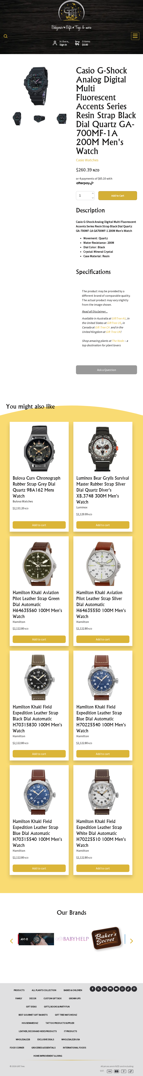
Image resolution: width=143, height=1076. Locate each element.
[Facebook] (92, 989)
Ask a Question (85, 367)
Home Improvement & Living (48, 1055)
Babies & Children (73, 990)
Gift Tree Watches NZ (66, 1014)
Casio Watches (87, 160)
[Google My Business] (110, 989)
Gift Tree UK (113, 332)
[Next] (131, 941)
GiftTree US (114, 323)
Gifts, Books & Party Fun (57, 1006)
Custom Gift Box (52, 998)
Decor (32, 998)
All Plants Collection (44, 990)
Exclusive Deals (45, 1039)
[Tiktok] (128, 989)
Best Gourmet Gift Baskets (33, 1014)
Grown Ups (74, 998)
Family (18, 998)
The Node (118, 341)
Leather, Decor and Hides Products (38, 1031)
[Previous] (12, 941)
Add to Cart (117, 195)
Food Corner (17, 1047)
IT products (70, 1031)
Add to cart (39, 525)
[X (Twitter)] (98, 989)
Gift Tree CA (102, 327)
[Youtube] (116, 989)
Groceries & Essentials (43, 1047)
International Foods (74, 1047)
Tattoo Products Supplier (60, 1023)
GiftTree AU (119, 318)
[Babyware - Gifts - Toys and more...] (71, 19)
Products (19, 990)
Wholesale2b (23, 1039)
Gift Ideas (31, 1006)
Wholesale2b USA (70, 1039)
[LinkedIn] (104, 989)
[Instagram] (122, 989)
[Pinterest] (134, 989)
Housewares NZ (30, 1023)
